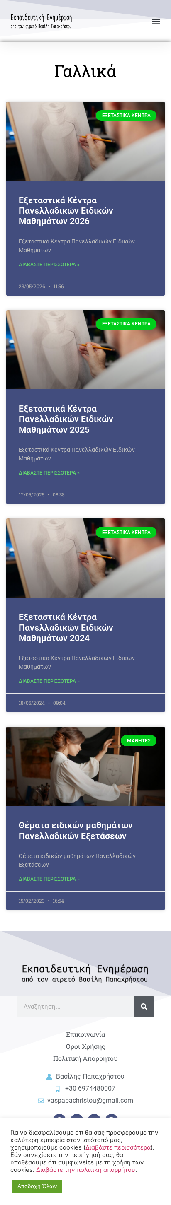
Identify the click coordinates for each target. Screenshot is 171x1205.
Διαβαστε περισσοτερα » (49, 265)
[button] (156, 21)
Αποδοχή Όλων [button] (37, 1186)
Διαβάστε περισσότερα (118, 1147)
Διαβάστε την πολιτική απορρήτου (85, 1170)
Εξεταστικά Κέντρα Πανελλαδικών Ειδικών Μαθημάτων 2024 (66, 627)
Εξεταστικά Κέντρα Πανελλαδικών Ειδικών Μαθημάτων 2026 (66, 210)
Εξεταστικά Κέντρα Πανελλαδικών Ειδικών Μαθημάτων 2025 (66, 419)
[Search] (144, 1006)
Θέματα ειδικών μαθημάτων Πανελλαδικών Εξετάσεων (76, 830)
